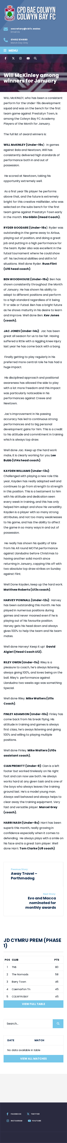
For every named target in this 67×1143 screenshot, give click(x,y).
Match (39, 1040)
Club (15, 960)
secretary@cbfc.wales (25, 30)
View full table (33, 1004)
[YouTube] (27, 58)
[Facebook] (5, 58)
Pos (7, 960)
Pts (56, 960)
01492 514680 (19, 41)
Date (10, 1040)
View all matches (33, 1058)
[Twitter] (13, 58)
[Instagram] (20, 58)
